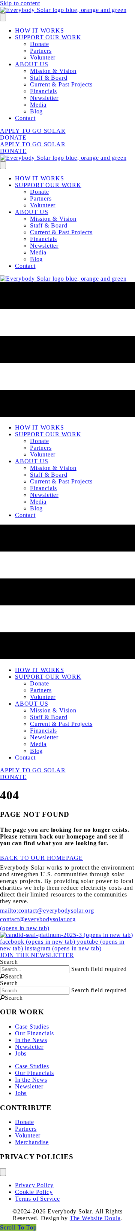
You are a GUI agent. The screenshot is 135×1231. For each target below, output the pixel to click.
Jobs (21, 1053)
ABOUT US (31, 64)
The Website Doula (95, 1218)
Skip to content (20, 3)
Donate (39, 44)
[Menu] (3, 17)
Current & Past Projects (61, 84)
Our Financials (34, 1033)
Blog (36, 111)
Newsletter (44, 98)
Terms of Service (37, 1198)
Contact (25, 118)
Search (9, 962)
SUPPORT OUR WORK (48, 37)
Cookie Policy (33, 1192)
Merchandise (32, 1142)
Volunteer (43, 57)
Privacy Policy (34, 1185)
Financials (43, 91)
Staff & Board (48, 77)
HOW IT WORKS (39, 30)
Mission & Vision (53, 71)
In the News (31, 1040)
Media (38, 104)
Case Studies (32, 1026)
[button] (11, 976)
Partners (40, 51)
